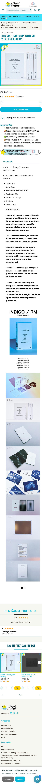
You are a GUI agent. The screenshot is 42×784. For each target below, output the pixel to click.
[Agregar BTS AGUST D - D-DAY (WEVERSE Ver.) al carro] (38, 688)
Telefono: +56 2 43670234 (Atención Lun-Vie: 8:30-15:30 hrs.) (19, 757)
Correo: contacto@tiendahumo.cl (14, 753)
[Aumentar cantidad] (40, 102)
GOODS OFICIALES (8, 731)
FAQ (2, 746)
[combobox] (19, 10)
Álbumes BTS (6, 25)
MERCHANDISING (7, 728)
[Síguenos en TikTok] (17, 713)
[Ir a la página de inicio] (12, 4)
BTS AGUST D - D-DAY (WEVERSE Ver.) (28, 676)
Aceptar (20, 779)
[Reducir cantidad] (2, 102)
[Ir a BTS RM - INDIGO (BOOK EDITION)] (10, 663)
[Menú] (3, 10)
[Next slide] (39, 695)
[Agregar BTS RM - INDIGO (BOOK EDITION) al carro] (17, 688)
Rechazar (8, 779)
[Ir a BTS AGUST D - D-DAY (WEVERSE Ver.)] (32, 663)
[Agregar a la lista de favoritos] (19, 662)
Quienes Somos (7, 749)
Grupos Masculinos (30, 23)
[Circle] (21, 152)
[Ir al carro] (39, 10)
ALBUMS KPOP (6, 725)
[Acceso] (35, 10)
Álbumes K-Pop (14, 23)
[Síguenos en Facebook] (14, 713)
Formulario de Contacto (10, 761)
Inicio (3, 23)
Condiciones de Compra (10, 764)
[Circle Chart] (32, 4)
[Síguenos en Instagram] (11, 713)
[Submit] (30, 10)
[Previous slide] (3, 695)
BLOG (3, 737)
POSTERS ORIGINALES (9, 734)
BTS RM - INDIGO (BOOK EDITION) (7, 676)
